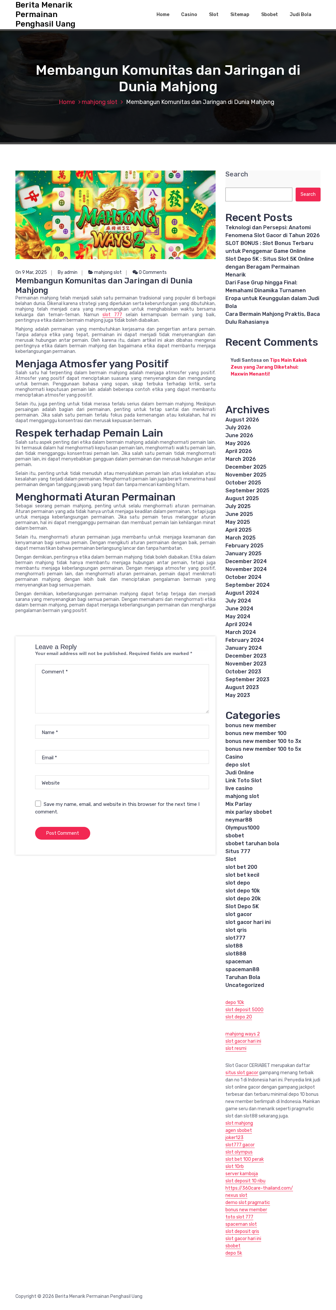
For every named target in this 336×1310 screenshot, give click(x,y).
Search (236, 174)
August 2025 (242, 498)
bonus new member (250, 725)
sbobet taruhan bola (252, 843)
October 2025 (243, 483)
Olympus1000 (242, 828)
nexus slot (236, 1195)
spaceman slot (241, 1224)
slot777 (235, 938)
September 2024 (247, 585)
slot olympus (239, 1152)
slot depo (237, 883)
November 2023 (245, 664)
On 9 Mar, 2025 (31, 272)
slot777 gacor (240, 1145)
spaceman (238, 961)
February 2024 (244, 640)
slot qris (236, 930)
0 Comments (152, 272)
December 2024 (246, 561)
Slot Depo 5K (242, 906)
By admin (67, 272)
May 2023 (237, 695)
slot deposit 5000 (244, 1010)
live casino (239, 788)
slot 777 (112, 314)
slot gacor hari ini (248, 922)
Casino (189, 14)
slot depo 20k (243, 898)
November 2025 (245, 475)
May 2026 (237, 443)
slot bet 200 (241, 867)
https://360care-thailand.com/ (259, 1188)
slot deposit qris (242, 1231)
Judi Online (239, 772)
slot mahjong (239, 1123)
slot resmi (235, 1048)
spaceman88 (242, 969)
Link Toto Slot (243, 780)
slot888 (235, 954)
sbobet (234, 835)
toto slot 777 (239, 1217)
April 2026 (238, 451)
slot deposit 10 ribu (245, 1181)
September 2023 (247, 679)
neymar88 (238, 820)
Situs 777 (237, 851)
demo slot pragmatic (247, 1202)
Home (163, 14)
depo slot (237, 765)
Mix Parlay (238, 804)
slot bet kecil (242, 875)
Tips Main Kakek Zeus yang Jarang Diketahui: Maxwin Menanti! (269, 367)
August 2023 (242, 687)
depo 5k (233, 1253)
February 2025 (244, 545)
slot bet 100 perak (244, 1159)
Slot (214, 14)
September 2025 (247, 490)
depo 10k (234, 1002)
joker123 (234, 1137)
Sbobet (269, 14)
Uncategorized (244, 985)
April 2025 (238, 530)
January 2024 (243, 648)
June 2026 (239, 435)
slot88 (234, 946)
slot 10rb (234, 1166)
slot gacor (238, 914)
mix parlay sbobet (248, 812)
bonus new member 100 (255, 733)
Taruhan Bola (242, 977)
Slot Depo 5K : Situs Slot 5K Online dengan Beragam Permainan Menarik (269, 267)
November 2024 (246, 569)
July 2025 (238, 506)
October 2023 (243, 671)
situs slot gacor (241, 1072)
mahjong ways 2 (242, 1034)
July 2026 (238, 427)
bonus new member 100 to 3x (263, 741)
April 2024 (238, 624)
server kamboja (241, 1174)
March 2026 (240, 459)
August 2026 (242, 420)
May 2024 (237, 616)
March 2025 (240, 538)
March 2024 (240, 632)
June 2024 (239, 608)
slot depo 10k (242, 891)
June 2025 (239, 514)
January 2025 (243, 553)
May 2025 (237, 522)
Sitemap (239, 14)
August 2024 (242, 593)
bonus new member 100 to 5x (263, 749)
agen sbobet (238, 1130)
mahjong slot (99, 102)
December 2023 (245, 656)
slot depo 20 (238, 1017)
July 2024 (238, 601)
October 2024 (243, 577)
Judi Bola (300, 14)
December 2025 (245, 467)
